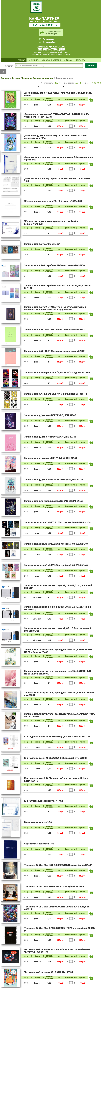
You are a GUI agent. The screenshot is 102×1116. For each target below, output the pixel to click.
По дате (57, 83)
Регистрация (48, 39)
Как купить (33, 60)
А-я (77, 83)
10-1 (99, 83)
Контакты (80, 60)
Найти (91, 65)
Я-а (81, 83)
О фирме (68, 60)
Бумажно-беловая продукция (37, 78)
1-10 (94, 83)
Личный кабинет (50, 42)
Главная (21, 60)
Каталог (16, 78)
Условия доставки (51, 60)
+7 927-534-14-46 (48, 25)
